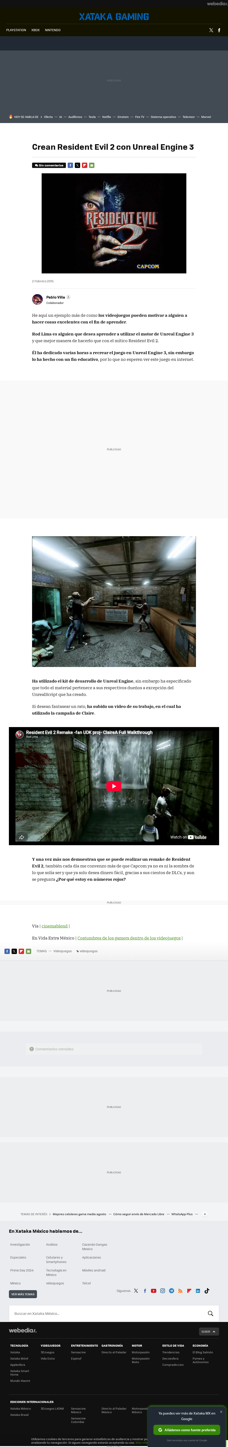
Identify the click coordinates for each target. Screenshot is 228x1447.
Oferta (48, 117)
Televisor (189, 117)
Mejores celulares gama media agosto (80, 1214)
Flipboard (84, 165)
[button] (58, 297)
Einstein (123, 117)
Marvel (206, 117)
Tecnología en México (56, 1272)
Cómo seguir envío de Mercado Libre (139, 1214)
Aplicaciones (91, 1257)
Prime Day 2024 (21, 1270)
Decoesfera (170, 1358)
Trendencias (170, 1352)
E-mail (91, 165)
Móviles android (94, 1270)
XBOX (35, 30)
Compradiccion (173, 1364)
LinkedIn (198, 1290)
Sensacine (78, 1352)
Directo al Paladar (114, 1352)
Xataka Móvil (19, 1358)
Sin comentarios (51, 165)
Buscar (211, 1314)
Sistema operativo (163, 117)
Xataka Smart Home (19, 1372)
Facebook (219, 30)
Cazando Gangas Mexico (94, 1246)
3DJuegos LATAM (52, 1408)
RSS (180, 1290)
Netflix (106, 117)
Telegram (171, 1290)
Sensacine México (78, 1410)
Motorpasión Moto (141, 1360)
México (15, 1283)
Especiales (18, 1257)
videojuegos (89, 951)
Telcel (86, 1283)
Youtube (153, 1290)
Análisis (52, 1244)
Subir (206, 1331)
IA (60, 117)
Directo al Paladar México (114, 1410)
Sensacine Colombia (78, 1420)
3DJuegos (47, 1352)
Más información (147, 1442)
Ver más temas (23, 1294)
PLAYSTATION (16, 30)
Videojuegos (114, 16)
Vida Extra (48, 1358)
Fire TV (139, 117)
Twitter (211, 30)
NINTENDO (53, 30)
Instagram (162, 1290)
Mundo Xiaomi (20, 1380)
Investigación (20, 1244)
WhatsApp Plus (182, 1214)
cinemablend (55, 926)
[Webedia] (217, 3)
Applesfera (17, 1364)
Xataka (15, 1352)
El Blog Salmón (203, 1352)
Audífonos (75, 117)
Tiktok (206, 1290)
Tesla (92, 117)
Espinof (76, 1358)
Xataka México (20, 1408)
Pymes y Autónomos (201, 1360)
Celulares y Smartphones (56, 1259)
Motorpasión (141, 1352)
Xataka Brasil (19, 1415)
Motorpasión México (141, 1410)
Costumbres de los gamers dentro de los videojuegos (129, 938)
